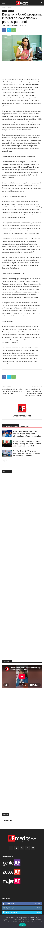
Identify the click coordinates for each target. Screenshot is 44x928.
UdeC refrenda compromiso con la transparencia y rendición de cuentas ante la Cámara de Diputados (27, 443)
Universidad (11, 10)
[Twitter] (9, 30)
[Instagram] (16, 848)
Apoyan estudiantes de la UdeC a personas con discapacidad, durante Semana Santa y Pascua (33, 392)
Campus (9, 7)
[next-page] (6, 461)
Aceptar (22, 925)
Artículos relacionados (10, 426)
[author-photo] (22, 413)
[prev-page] (3, 461)
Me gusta (38, 903)
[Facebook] (4, 30)
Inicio (3, 7)
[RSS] (22, 848)
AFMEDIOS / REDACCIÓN (11, 25)
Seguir (39, 908)
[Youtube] (33, 848)
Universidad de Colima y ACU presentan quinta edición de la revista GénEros (12, 391)
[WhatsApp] (13, 30)
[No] (41, 922)
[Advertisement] (22, 623)
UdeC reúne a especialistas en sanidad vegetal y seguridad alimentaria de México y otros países (27, 433)
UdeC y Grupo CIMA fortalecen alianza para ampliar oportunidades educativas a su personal (26, 453)
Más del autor (24, 426)
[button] (3, 3)
